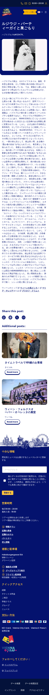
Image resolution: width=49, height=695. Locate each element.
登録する (7, 492)
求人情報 (6, 542)
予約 (46, 3)
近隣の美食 (6, 530)
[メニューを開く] (45, 12)
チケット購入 (30, 12)
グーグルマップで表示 (15, 570)
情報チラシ (10, 526)
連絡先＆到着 (11, 566)
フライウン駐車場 (13, 574)
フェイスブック (11, 670)
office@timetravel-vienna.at (25, 3)
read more (13, 372)
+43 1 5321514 (22, 3)
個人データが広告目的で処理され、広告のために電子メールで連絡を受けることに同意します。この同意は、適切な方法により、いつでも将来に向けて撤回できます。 (27, 480)
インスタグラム (11, 664)
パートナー (6, 538)
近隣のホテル (7, 534)
